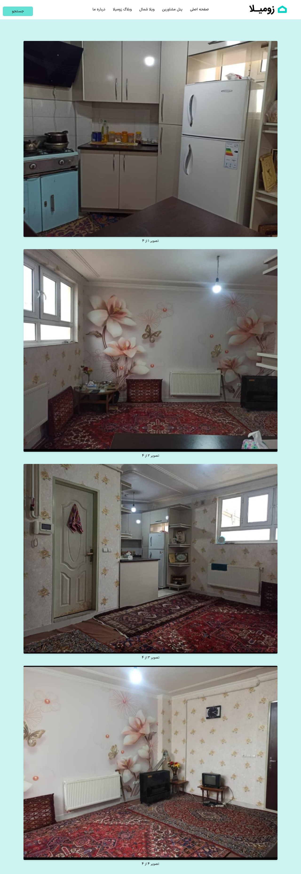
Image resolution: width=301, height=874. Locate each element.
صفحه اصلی (199, 9)
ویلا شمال (146, 9)
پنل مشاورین (172, 9)
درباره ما (98, 9)
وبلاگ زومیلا (122, 9)
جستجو (18, 11)
